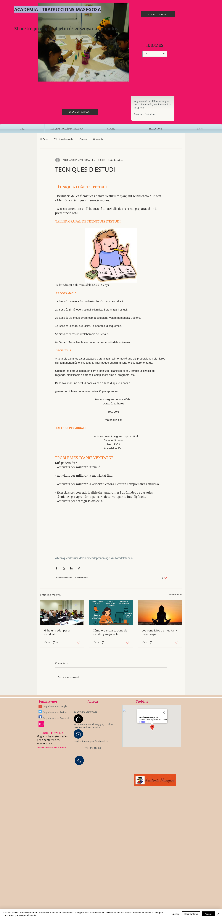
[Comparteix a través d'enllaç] (78, 568)
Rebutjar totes (191, 913)
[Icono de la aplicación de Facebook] (40, 716)
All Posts (44, 139)
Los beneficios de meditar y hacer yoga (159, 632)
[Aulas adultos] (62, 612)
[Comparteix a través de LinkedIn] (71, 568)
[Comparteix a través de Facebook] (56, 568)
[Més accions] (165, 160)
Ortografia (98, 139)
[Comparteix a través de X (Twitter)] (64, 568)
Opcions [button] (175, 913)
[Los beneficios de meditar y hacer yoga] (160, 612)
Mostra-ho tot (175, 594)
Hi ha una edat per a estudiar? (57, 632)
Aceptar (208, 913)
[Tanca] (218, 914)
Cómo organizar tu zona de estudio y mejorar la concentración (110, 632)
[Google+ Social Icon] (40, 706)
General (83, 139)
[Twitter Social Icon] (40, 711)
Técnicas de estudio (63, 139)
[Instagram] (41, 724)
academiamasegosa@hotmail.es (91, 740)
